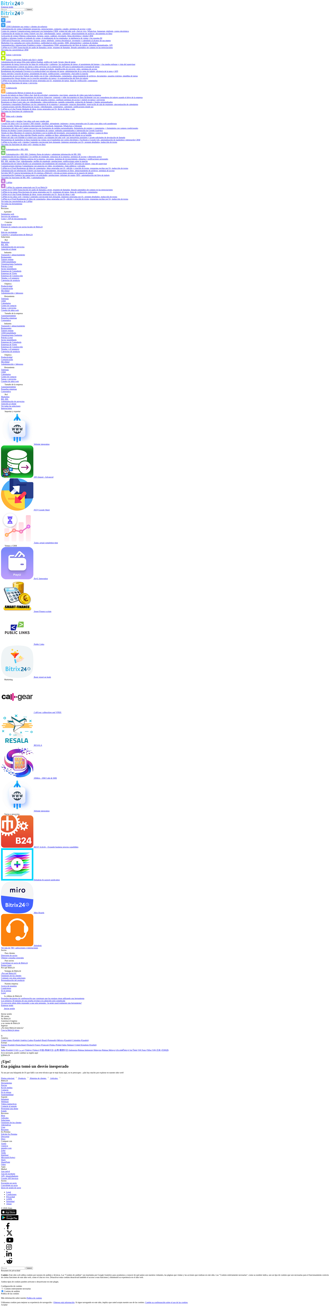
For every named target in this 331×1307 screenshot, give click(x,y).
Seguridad (10, 1201)
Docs (3, 1139)
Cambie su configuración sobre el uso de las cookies (166, 1302)
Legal (8, 1192)
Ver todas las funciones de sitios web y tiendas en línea (23, 144)
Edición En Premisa (9, 1134)
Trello (3, 1153)
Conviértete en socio (9, 1185)
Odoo (3, 1164)
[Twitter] (9, 1235)
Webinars (5, 1102)
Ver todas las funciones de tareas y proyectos (19, 83)
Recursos (5, 1129)
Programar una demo (9, 1108)
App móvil (5, 1171)
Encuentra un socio (9, 1183)
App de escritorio (8, 1174)
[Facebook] (8, 1228)
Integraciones (6, 408)
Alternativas (6, 1125)
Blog (3, 1115)
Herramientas (6, 1083)
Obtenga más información (63, 1302)
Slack (3, 1160)
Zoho (3, 1150)
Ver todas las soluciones (10, 406)
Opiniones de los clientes (11, 1122)
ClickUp (4, 1146)
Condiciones (11, 1194)
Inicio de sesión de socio (11, 1188)
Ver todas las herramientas (11, 204)
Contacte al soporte (9, 1106)
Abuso (9, 1204)
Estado (4, 1111)
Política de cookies (34, 1298)
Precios (4, 206)
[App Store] (9, 1214)
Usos (3, 1127)
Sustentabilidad (7, 1095)
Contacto (4, 1090)
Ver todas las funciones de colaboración (17, 111)
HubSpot (4, 1155)
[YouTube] (9, 1242)
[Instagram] (9, 1249)
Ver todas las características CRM (14, 50)
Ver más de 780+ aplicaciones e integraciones (19, 948)
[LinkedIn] (9, 1256)
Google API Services (9, 1178)
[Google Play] (9, 1219)
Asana (3, 1143)
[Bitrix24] (12, 4)
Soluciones (5, 1120)
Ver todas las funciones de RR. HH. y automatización (23, 177)
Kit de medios (6, 1088)
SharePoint (5, 1162)
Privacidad (10, 1197)
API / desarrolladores (9, 1176)
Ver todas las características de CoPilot (16, 201)
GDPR (9, 1199)
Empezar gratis (7, 7)
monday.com (6, 1148)
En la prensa (6, 1092)
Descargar (5, 1136)
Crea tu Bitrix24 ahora (10, 1030)
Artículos (5, 1118)
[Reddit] (9, 1263)
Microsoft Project (8, 1157)
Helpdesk (5, 1099)
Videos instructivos (9, 1104)
